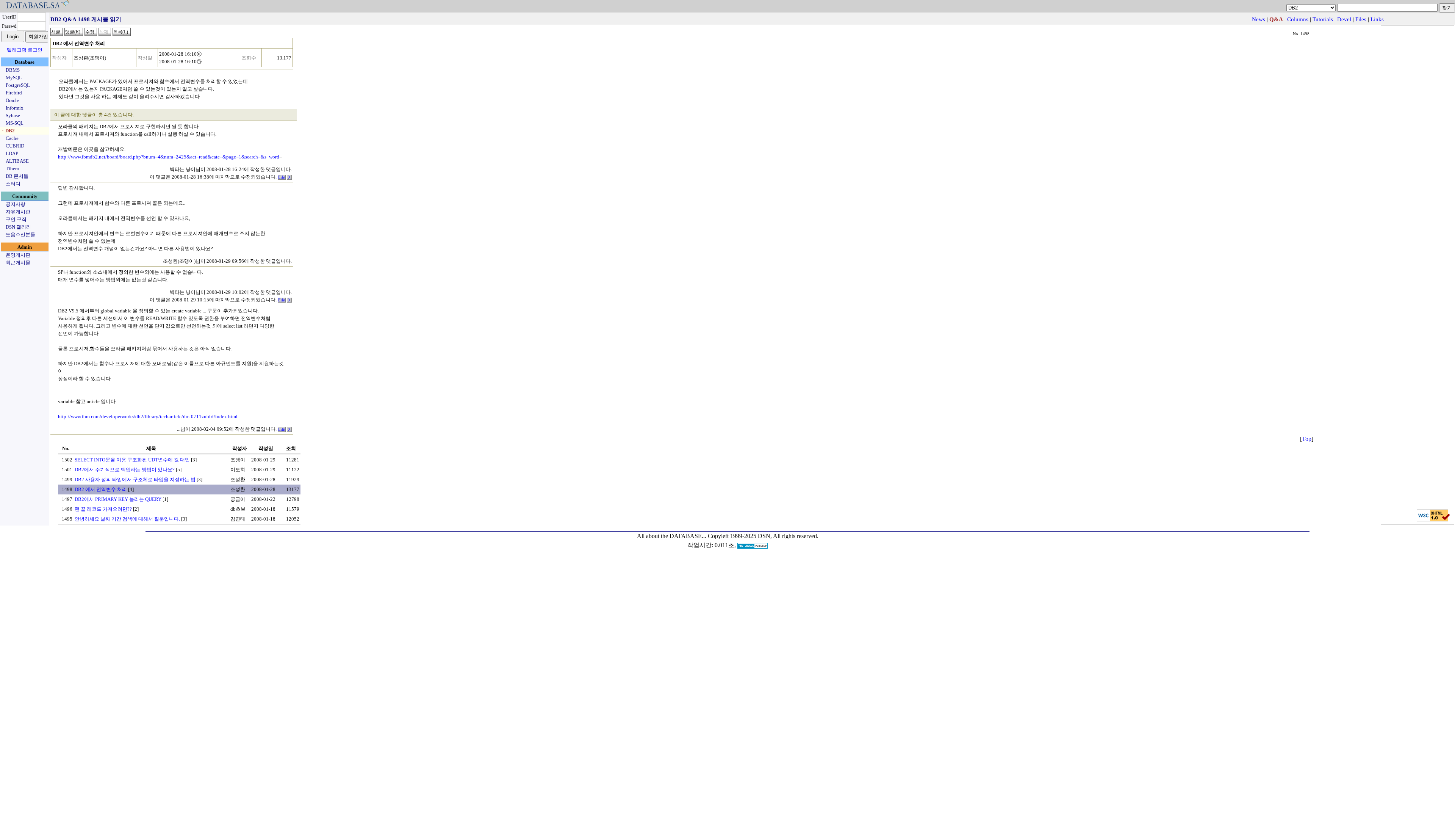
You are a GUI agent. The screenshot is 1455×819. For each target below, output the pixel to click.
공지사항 (15, 204)
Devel (1344, 19)
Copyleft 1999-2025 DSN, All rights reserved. (763, 536)
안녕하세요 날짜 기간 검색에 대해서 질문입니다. (127, 519)
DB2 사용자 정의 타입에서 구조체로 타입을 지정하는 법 (135, 479)
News (1258, 19)
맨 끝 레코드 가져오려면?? (103, 509)
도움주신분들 (20, 234)
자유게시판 (18, 212)
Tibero (12, 168)
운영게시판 (18, 255)
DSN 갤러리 (18, 227)
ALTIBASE (17, 161)
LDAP (12, 153)
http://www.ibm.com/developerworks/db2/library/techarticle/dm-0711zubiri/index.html (148, 416)
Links (1377, 19)
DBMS (13, 70)
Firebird (14, 93)
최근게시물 (18, 262)
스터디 (13, 184)
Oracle (12, 100)
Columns (1297, 19)
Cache (12, 138)
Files (1360, 19)
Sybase (13, 115)
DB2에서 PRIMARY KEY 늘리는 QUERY (118, 499)
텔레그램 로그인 (24, 50)
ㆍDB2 (7, 130)
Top (1306, 439)
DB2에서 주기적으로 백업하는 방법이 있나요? (125, 469)
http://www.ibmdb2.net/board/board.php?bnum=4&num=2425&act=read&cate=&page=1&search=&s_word (168, 157)
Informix (14, 108)
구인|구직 (16, 219)
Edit (281, 177)
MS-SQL (14, 123)
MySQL (14, 77)
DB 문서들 (17, 176)
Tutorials (1323, 19)
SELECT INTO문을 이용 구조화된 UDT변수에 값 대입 (132, 460)
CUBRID (15, 146)
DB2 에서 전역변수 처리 (101, 489)
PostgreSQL (18, 85)
